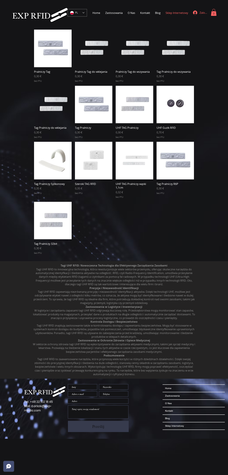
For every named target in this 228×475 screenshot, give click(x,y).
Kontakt (169, 410)
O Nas (168, 403)
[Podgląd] (53, 48)
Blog (167, 418)
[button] (214, 12)
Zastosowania (172, 395)
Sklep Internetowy (174, 426)
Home (168, 388)
